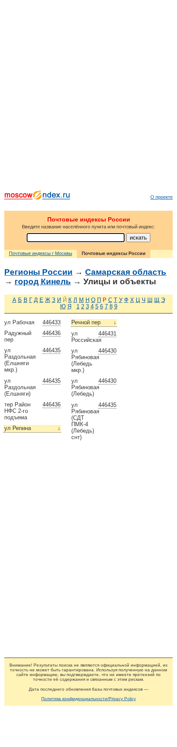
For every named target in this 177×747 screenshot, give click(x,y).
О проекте (161, 197)
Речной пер (93, 322)
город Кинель (43, 281)
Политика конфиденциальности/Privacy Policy (88, 698)
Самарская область (125, 272)
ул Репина (32, 428)
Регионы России (38, 272)
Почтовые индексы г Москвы (40, 253)
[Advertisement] (88, 97)
